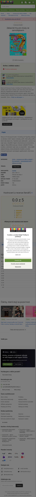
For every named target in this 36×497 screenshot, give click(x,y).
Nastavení (18, 266)
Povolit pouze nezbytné (18, 263)
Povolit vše (18, 260)
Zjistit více (18, 254)
